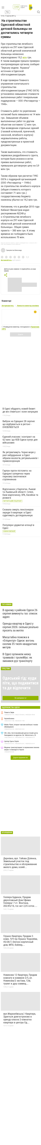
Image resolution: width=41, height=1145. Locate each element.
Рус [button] (7, 12)
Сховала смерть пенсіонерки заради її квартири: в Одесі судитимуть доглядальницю (18, 512)
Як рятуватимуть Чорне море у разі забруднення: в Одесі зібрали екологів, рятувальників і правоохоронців (20, 456)
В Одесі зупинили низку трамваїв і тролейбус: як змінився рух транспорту (17, 657)
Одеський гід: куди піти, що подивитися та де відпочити (20, 683)
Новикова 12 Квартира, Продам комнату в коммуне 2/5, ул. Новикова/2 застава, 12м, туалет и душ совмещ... (20, 979)
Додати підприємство (20, 758)
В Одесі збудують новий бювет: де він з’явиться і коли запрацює (20, 410)
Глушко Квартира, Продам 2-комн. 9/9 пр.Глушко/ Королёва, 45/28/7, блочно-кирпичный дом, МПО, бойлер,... (20, 940)
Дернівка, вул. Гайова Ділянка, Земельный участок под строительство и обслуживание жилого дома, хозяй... (20, 863)
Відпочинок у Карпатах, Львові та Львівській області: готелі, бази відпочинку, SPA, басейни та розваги (20, 493)
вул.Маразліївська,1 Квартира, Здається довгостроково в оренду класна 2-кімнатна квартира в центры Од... (19, 1018)
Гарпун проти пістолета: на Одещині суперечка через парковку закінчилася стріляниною (17, 475)
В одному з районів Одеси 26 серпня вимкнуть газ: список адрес (20, 613)
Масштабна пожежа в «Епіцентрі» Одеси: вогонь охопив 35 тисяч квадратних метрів (20, 642)
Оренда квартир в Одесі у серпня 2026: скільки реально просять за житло (20, 627)
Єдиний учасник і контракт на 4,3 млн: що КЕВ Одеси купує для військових (20, 439)
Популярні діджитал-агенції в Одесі (18, 526)
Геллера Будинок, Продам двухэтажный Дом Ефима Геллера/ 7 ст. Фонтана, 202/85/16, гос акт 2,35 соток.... (20, 901)
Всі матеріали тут (20, 698)
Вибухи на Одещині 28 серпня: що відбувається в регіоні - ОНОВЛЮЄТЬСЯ (19, 424)
